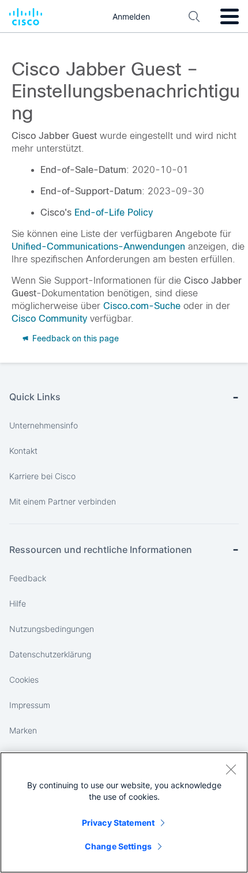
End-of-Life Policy (113, 212)
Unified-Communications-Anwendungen (98, 246)
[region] (124, 812)
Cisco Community (49, 318)
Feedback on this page (74, 338)
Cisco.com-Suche (142, 306)
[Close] (230, 769)
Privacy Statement (118, 822)
